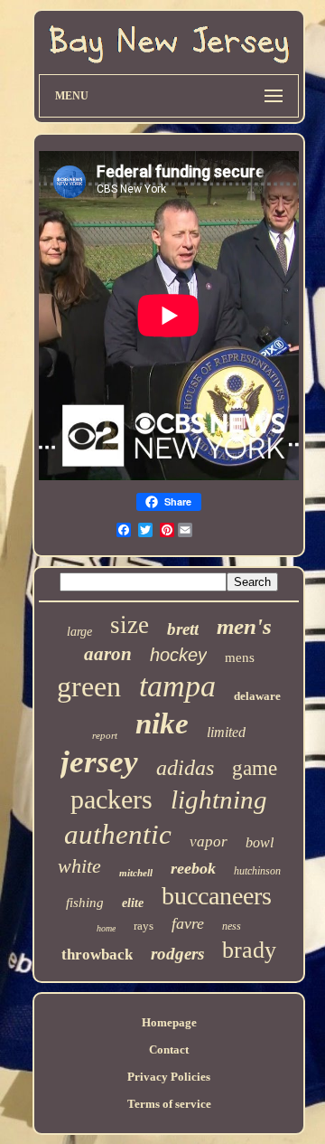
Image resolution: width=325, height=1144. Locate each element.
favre (188, 923)
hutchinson (257, 871)
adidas (185, 768)
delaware (257, 696)
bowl (260, 842)
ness (231, 926)
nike (162, 723)
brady (249, 950)
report (104, 735)
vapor (209, 841)
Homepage (169, 1022)
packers (111, 799)
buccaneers (217, 896)
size (129, 624)
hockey (178, 655)
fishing (85, 902)
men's (244, 626)
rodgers (177, 953)
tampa (177, 686)
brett (183, 628)
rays (143, 925)
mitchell (136, 872)
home (106, 928)
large (79, 631)
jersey (99, 762)
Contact (169, 1049)
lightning (219, 799)
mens (240, 657)
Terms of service (169, 1104)
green (89, 686)
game (254, 768)
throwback (97, 954)
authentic (118, 834)
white (79, 866)
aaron (108, 654)
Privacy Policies (168, 1076)
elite (133, 903)
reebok (193, 868)
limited (226, 732)
